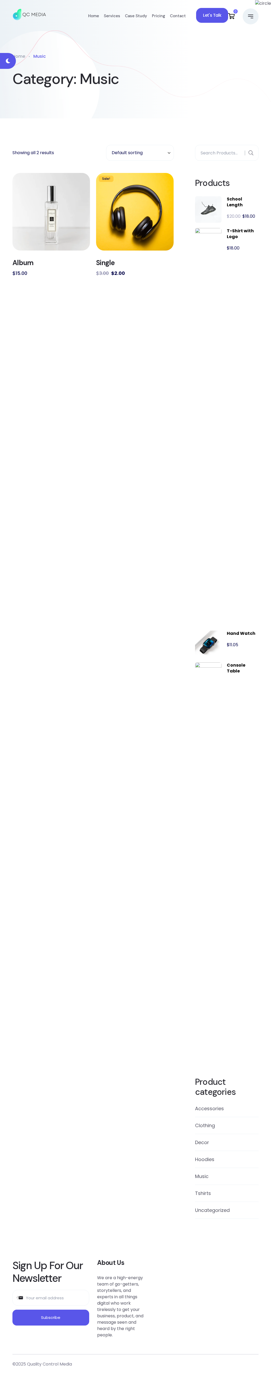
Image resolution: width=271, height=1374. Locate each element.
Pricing (158, 16)
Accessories (209, 1108)
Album (23, 262)
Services (112, 16)
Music (202, 1176)
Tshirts (203, 1193)
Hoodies (204, 1159)
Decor (202, 1142)
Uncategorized (212, 1210)
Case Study (136, 16)
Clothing (205, 1125)
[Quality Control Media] (29, 16)
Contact (178, 16)
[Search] (251, 153)
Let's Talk (212, 15)
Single (105, 262)
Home (93, 16)
